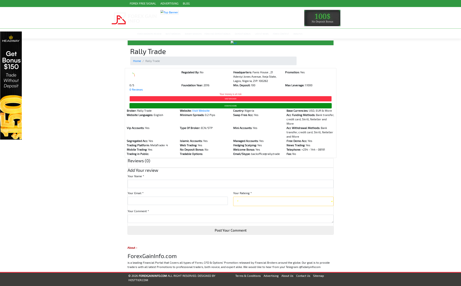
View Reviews (230, 106)
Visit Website (201, 110)
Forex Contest (281, 33)
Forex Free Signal (143, 3)
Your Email (136, 193)
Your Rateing (242, 193)
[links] (230, 12)
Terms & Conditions (248, 275)
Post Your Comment (231, 230)
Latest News (262, 33)
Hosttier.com (138, 280)
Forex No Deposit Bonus (217, 33)
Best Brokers (173, 33)
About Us (287, 275)
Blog (186, 3)
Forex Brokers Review (149, 33)
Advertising (169, 3)
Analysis (298, 33)
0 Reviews (136, 89)
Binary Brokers (193, 33)
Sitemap (318, 275)
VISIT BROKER (230, 99)
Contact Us (303, 275)
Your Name (136, 176)
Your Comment (138, 211)
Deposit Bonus (243, 33)
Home (137, 60)
